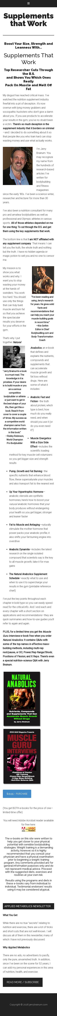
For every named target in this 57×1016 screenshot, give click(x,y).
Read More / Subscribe (23, 982)
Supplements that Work (28, 19)
